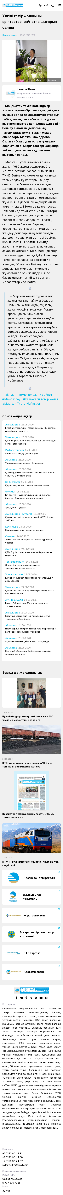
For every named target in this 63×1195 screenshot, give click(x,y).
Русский (43, 5)
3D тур (6, 1190)
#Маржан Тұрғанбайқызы (21, 403)
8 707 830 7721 (11, 1182)
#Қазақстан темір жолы (40, 399)
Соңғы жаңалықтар (17, 416)
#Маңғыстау (11, 399)
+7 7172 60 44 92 (12, 1153)
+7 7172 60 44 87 (12, 1161)
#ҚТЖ (9, 394)
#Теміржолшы (27, 394)
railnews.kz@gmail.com (15, 1164)
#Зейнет (46, 394)
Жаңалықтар (9, 35)
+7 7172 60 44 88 (12, 1157)
